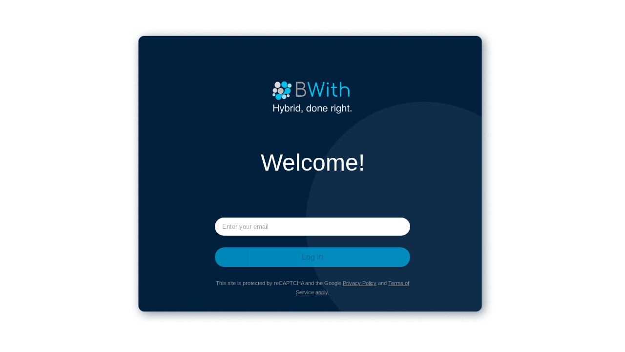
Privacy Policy (359, 283)
